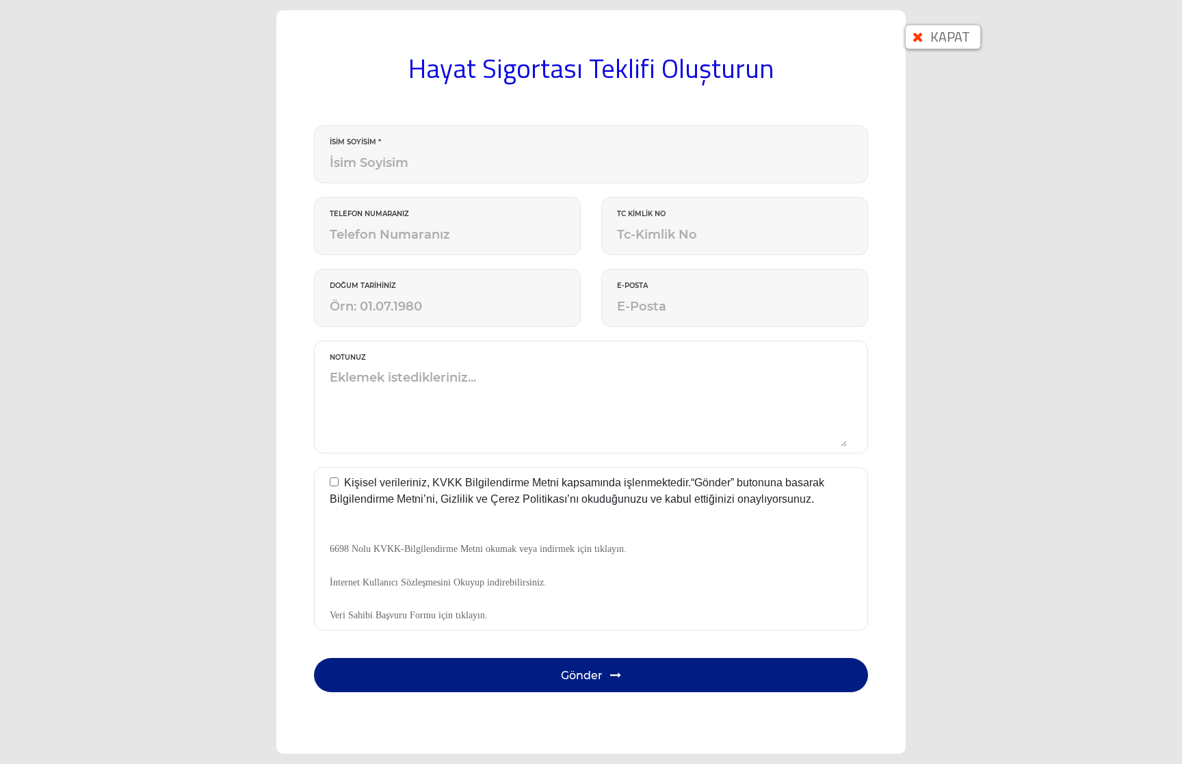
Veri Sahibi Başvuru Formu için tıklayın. (409, 615)
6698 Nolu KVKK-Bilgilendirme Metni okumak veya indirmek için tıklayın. (478, 549)
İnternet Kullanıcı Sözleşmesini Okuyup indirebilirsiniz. (438, 582)
